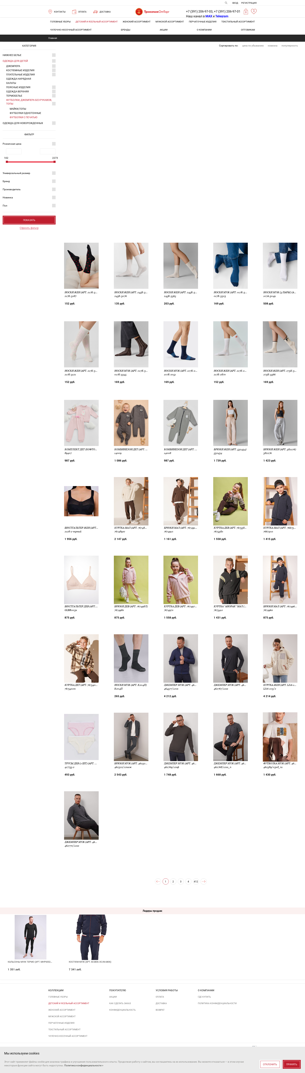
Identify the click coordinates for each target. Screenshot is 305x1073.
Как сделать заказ (120, 1003)
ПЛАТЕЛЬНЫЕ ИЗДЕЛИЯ (20, 74)
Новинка (8, 197)
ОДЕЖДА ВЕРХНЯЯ (17, 91)
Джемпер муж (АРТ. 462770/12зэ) (86, 842)
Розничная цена (12, 143)
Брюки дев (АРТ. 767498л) (131, 606)
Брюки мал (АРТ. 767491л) (181, 527)
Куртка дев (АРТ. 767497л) (181, 606)
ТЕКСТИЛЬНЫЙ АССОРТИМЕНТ (238, 21)
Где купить (204, 997)
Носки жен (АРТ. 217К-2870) (232, 370)
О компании (204, 29)
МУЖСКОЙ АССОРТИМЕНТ (170, 21)
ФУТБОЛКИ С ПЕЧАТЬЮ (23, 117)
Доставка (161, 1003)
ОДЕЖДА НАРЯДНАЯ (18, 78)
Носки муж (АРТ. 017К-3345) (132, 370)
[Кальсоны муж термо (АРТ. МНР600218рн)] (30, 929)
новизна (272, 45)
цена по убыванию (253, 45)
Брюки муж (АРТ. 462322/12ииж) (136, 763)
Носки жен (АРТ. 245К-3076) (132, 292)
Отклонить (270, 1064)
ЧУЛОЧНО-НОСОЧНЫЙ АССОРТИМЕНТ (71, 29)
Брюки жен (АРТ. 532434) (230, 449)
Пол (5, 205)
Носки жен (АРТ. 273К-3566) (281, 370)
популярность (290, 45)
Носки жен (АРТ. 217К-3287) (82, 292)
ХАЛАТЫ (11, 83)
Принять (291, 1064)
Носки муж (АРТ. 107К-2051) (182, 370)
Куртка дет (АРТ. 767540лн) (82, 685)
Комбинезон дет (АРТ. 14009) (133, 449)
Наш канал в (199, 16)
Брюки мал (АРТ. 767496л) (280, 606)
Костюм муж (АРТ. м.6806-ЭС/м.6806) (90, 961)
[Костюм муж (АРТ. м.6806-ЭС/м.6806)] (91, 929)
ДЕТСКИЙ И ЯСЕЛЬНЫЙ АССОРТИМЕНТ (97, 21)
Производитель (12, 189)
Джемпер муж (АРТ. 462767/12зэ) (235, 685)
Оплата (160, 997)
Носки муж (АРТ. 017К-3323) (232, 292)
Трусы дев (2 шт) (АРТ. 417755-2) (85, 763)
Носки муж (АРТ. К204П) (130, 685)
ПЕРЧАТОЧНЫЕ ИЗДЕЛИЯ (202, 21)
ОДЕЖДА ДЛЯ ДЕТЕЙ (15, 61)
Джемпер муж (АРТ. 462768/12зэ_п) (237, 763)
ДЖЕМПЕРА (13, 66)
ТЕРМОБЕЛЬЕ (14, 95)
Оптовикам (248, 29)
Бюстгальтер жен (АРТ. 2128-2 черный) (91, 527)
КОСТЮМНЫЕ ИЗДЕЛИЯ (20, 70)
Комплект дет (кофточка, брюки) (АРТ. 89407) (96, 449)
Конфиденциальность (122, 1010)
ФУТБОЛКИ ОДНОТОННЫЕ (25, 113)
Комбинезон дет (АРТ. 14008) (183, 449)
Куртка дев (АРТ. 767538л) (230, 527)
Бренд (6, 181)
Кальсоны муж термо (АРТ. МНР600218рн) (32, 961)
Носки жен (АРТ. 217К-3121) (82, 370)
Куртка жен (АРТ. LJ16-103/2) (282, 685)
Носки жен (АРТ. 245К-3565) (182, 292)
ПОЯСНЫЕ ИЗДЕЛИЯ (18, 87)
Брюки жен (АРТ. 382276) (279, 449)
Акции (164, 29)
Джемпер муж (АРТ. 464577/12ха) (185, 685)
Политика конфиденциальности (217, 1003)
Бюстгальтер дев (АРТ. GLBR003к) (87, 606)
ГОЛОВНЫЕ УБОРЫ (60, 21)
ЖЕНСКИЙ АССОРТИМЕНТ (137, 21)
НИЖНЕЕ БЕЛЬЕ (12, 55)
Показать (29, 220)
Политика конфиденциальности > (83, 1065)
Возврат (160, 1010)
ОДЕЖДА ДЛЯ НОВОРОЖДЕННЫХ (23, 123)
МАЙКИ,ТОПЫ (18, 108)
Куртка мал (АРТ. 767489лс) (132, 527)
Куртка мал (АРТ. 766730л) (280, 527)
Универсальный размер (16, 173)
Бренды (125, 29)
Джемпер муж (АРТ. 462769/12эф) (186, 763)
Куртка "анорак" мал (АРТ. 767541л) (237, 606)
